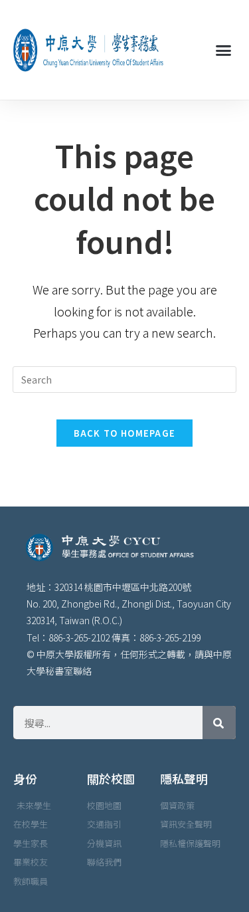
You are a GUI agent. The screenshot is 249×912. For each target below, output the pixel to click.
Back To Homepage (125, 433)
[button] (223, 49)
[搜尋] (219, 722)
